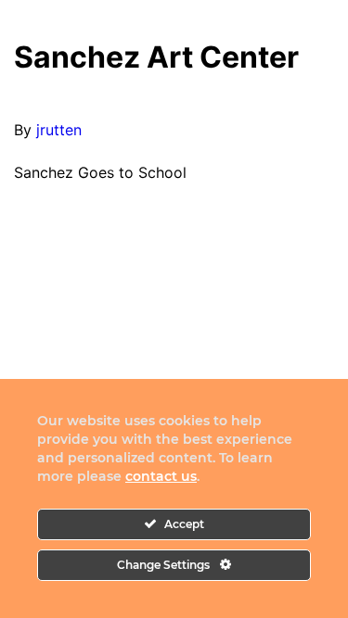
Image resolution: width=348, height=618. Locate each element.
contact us (161, 476)
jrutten (59, 129)
